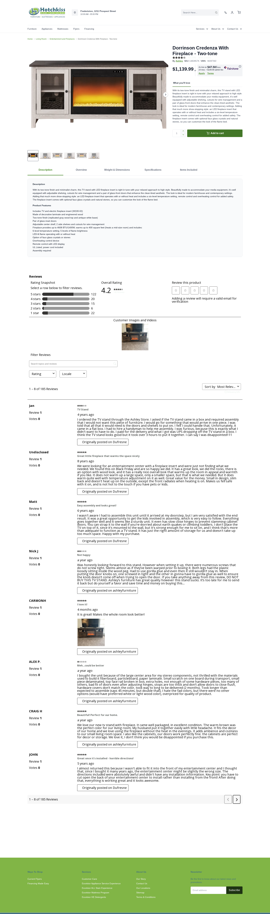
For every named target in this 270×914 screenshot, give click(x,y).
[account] (232, 12)
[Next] (165, 94)
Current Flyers (35, 879)
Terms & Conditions (145, 897)
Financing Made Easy (38, 883)
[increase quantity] (183, 131)
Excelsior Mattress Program (95, 892)
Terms (210, 73)
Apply (202, 73)
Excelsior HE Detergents (94, 897)
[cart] (239, 12)
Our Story (141, 879)
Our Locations (143, 888)
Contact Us (141, 883)
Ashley (179, 61)
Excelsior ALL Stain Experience (97, 888)
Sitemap (140, 892)
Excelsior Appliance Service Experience (101, 883)
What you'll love (181, 83)
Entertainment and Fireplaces (62, 39)
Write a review (204, 58)
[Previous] (31, 94)
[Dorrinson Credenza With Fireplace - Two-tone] (99, 94)
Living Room (41, 39)
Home (30, 39)
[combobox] (200, 12)
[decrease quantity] (183, 135)
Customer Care (89, 879)
